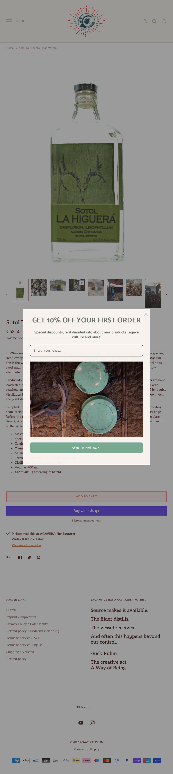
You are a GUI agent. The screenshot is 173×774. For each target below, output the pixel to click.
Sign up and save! (86, 447)
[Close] (145, 314)
